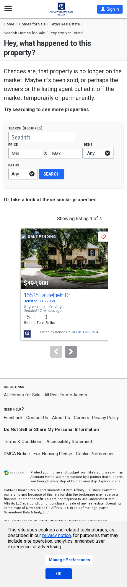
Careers (81, 417)
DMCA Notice (17, 453)
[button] (110, 9)
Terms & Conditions (23, 441)
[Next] (71, 352)
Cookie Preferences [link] (95, 453)
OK (58, 573)
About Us (61, 417)
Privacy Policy (105, 417)
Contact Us (37, 417)
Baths (13, 165)
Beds (88, 144)
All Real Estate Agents (65, 395)
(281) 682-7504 (87, 332)
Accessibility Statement (69, 441)
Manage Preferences (69, 559)
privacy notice (56, 535)
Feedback (13, 418)
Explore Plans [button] (109, 481)
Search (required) (25, 128)
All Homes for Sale (22, 395)
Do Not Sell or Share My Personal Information (51, 429)
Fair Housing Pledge (53, 453)
